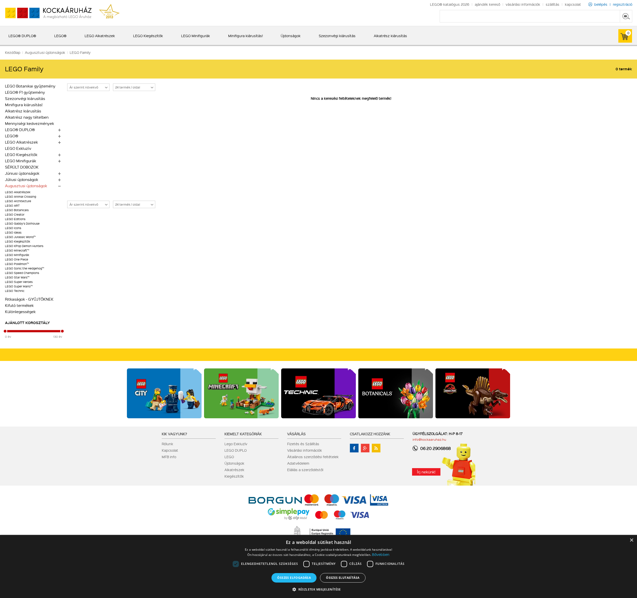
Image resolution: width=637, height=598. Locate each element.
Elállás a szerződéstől (305, 469)
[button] (318, 589)
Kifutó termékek (19, 305)
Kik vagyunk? (174, 433)
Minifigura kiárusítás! (24, 104)
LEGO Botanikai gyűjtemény (30, 86)
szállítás (552, 4)
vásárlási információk (523, 4)
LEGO (229, 456)
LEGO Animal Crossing (20, 196)
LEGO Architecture (18, 201)
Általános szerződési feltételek (313, 456)
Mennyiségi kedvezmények (29, 123)
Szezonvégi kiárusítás (25, 98)
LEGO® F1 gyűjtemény (25, 92)
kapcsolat (573, 4)
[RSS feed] (376, 448)
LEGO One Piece (16, 259)
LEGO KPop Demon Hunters (24, 246)
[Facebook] (354, 448)
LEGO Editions (15, 219)
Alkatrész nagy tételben (27, 117)
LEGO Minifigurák (20, 160)
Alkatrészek (234, 469)
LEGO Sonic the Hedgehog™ (24, 268)
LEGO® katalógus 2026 (449, 4)
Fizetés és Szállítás (303, 443)
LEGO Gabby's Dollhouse (22, 223)
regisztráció (622, 4)
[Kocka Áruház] (46, 13)
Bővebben (380, 554)
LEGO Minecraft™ (17, 250)
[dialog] (318, 566)
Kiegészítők (234, 476)
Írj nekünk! (426, 471)
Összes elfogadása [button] (294, 578)
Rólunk (167, 443)
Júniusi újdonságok (22, 173)
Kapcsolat (170, 450)
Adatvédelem (298, 463)
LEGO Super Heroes (19, 282)
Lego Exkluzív (235, 443)
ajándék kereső (487, 4)
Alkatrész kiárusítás (23, 110)
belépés (600, 4)
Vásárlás (296, 433)
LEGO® (11, 135)
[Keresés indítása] (626, 16)
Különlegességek (20, 311)
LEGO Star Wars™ (17, 277)
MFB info (169, 456)
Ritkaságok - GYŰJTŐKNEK (29, 299)
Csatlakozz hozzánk (370, 433)
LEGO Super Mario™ (19, 286)
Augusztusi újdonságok (26, 185)
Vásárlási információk (304, 450)
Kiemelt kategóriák (243, 433)
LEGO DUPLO (235, 450)
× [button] (631, 540)
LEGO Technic (14, 291)
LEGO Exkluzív (18, 148)
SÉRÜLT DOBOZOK (22, 167)
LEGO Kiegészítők (21, 154)
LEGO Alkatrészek (21, 142)
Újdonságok (234, 463)
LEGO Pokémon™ (17, 264)
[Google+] (365, 448)
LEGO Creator (14, 214)
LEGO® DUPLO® (20, 129)
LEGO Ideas (13, 232)
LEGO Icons (13, 228)
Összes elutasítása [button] (342, 578)
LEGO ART (12, 205)
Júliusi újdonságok (21, 179)
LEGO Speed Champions (22, 273)
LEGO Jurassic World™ (20, 237)
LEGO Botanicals (17, 210)
